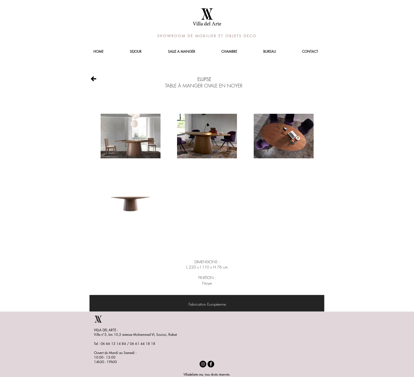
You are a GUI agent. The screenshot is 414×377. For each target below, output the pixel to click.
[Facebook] (210, 364)
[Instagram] (203, 364)
